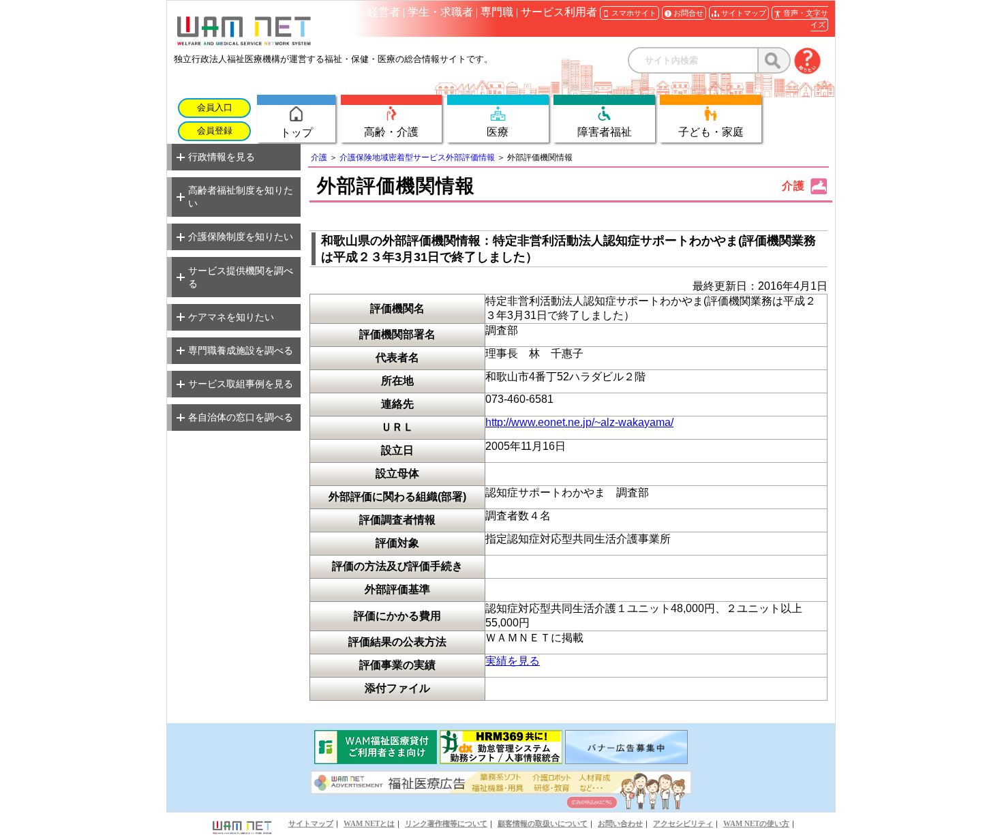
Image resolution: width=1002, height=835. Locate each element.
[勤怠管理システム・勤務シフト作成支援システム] (501, 760)
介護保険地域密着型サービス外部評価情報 (417, 157)
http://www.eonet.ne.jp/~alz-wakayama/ (579, 422)
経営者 (383, 12)
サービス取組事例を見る (240, 383)
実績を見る (512, 661)
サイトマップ (310, 823)
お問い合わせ (620, 823)
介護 (319, 157)
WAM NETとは (369, 823)
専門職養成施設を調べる (240, 350)
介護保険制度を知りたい (240, 236)
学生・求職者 (440, 12)
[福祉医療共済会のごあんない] (375, 760)
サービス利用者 (559, 12)
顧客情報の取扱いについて (543, 823)
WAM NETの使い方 (756, 823)
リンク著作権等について (446, 823)
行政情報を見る (221, 156)
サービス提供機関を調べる (240, 277)
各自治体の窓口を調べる (240, 417)
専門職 (497, 12)
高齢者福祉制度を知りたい (240, 197)
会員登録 (214, 131)
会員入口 (214, 107)
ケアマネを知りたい (231, 317)
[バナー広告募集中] (626, 760)
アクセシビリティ (683, 823)
